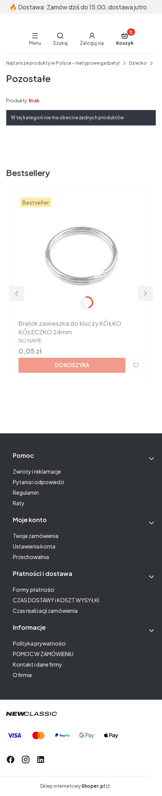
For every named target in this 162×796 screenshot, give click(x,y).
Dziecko (138, 63)
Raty (18, 503)
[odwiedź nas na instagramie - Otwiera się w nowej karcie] (25, 759)
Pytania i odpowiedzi (38, 482)
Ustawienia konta (34, 546)
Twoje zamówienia (35, 535)
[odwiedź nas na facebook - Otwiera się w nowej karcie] (10, 759)
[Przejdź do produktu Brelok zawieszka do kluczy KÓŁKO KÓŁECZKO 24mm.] (81, 256)
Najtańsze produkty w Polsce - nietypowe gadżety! (63, 63)
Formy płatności (33, 589)
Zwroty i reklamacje (37, 471)
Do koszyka (72, 365)
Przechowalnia (31, 556)
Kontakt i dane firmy (37, 664)
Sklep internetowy (72, 786)
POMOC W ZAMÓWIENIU (43, 653)
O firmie (22, 674)
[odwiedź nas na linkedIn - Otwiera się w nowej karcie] (40, 759)
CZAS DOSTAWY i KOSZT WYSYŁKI (56, 600)
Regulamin (26, 492)
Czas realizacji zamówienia (45, 610)
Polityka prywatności (39, 643)
